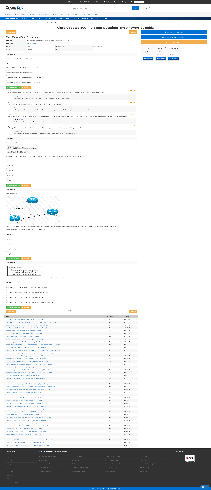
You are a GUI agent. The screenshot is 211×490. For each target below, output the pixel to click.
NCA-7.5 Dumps (78, 464)
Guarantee (10, 464)
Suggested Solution (14, 87)
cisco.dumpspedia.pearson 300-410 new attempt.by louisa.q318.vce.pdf (26, 358)
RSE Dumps (143, 460)
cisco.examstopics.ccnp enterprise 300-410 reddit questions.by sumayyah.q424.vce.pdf (30, 353)
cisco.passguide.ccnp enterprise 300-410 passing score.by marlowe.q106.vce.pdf (28, 417)
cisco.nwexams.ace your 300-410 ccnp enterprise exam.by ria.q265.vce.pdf (26, 356)
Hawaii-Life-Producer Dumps (48, 456)
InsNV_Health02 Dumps (113, 460)
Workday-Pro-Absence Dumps (115, 464)
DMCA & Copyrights (12, 482)
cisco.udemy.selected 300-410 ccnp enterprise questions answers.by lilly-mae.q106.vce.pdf (31, 322)
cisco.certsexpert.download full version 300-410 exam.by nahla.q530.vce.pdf (27, 325)
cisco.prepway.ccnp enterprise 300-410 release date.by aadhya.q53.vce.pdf (27, 361)
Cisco (32, 18)
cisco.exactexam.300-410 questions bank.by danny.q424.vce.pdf (23, 392)
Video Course (59, 14)
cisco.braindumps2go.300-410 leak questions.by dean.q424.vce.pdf (24, 333)
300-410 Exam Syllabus (174, 32)
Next (132, 32)
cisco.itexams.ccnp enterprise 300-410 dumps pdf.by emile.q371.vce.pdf (26, 420)
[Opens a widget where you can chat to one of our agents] (204, 487)
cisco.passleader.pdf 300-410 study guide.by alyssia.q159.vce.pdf (24, 428)
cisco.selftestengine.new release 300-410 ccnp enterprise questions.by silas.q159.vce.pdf (30, 386)
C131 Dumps (143, 471)
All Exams (87, 14)
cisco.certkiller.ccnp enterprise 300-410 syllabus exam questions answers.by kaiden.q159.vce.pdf (33, 344)
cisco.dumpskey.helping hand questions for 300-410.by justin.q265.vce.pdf (27, 412)
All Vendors (21, 14)
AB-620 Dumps (45, 460)
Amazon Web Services (11, 18)
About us (9, 460)
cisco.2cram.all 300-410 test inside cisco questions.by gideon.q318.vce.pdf (26, 328)
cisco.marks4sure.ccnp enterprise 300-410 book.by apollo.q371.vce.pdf (25, 409)
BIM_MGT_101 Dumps (47, 467)
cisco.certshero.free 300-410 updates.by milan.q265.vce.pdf (22, 414)
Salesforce (85, 18)
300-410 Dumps (31, 43)
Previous (11, 32)
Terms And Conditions (13, 468)
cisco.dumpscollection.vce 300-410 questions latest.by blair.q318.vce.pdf (26, 378)
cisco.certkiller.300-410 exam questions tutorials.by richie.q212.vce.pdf (25, 395)
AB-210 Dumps (111, 471)
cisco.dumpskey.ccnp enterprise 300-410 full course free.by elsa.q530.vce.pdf (27, 370)
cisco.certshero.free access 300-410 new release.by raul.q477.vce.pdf (25, 437)
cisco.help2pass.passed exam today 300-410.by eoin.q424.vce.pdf (24, 336)
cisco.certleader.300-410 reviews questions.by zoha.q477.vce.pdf (24, 434)
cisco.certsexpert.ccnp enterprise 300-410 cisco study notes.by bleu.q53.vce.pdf (28, 445)
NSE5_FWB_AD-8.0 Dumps (81, 467)
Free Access (73, 14)
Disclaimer (10, 471)
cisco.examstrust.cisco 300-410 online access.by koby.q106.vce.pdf (24, 400)
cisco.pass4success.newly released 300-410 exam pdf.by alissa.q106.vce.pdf (27, 426)
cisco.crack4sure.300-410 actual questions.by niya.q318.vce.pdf (23, 330)
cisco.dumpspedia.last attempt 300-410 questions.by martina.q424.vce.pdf (26, 403)
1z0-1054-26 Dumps (79, 471)
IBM (60, 18)
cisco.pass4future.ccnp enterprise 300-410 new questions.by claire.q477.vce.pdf (28, 389)
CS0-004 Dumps (78, 456)
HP (55, 18)
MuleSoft (76, 18)
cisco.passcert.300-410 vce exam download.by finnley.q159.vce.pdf (24, 423)
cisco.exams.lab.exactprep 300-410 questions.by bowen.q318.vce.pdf (25, 339)
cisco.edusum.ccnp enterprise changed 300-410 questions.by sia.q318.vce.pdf (27, 431)
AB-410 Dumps (144, 456)
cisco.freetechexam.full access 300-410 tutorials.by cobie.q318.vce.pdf (25, 319)
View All (107, 18)
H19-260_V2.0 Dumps (145, 467)
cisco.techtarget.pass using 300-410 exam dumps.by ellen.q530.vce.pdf (25, 342)
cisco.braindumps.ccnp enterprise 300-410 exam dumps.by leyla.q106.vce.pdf (27, 384)
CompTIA (39, 18)
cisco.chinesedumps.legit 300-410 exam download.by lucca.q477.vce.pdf (26, 347)
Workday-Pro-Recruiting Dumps (148, 464)
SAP (92, 18)
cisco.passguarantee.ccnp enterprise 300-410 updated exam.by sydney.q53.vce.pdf (29, 372)
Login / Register (149, 8)
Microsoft (67, 18)
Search (135, 8)
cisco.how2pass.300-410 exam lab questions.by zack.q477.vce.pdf (24, 375)
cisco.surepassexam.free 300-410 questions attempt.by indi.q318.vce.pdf (26, 398)
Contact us (10, 475)
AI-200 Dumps (78, 460)
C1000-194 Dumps (112, 467)
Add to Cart (148, 58)
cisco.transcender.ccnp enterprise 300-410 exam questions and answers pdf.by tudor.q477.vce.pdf (33, 350)
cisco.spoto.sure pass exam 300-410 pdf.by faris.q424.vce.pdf (23, 367)
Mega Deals (44, 14)
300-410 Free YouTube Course (174, 37)
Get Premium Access (174, 42)
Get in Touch (10, 479)
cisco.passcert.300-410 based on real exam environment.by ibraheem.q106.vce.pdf (29, 440)
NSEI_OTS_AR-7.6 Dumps (113, 456)
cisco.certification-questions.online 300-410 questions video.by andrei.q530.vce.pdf (29, 364)
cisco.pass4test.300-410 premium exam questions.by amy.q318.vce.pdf (25, 381)
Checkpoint (24, 18)
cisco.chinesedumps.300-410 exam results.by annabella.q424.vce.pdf (25, 442)
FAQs (32, 14)
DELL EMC (48, 18)
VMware (99, 18)
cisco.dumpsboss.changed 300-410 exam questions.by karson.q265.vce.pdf (27, 406)
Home (8, 14)
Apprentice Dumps (46, 471)
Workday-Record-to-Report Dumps (50, 464)
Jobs (98, 14)
